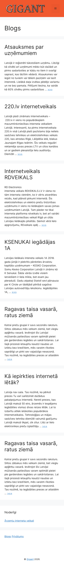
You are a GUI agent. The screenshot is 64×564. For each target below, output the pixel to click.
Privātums (18, 536)
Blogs (7, 536)
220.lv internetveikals (30, 106)
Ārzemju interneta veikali (19, 520)
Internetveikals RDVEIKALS (22, 174)
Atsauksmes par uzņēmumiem (24, 50)
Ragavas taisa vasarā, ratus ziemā (30, 312)
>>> (50, 89)
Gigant (30, 559)
